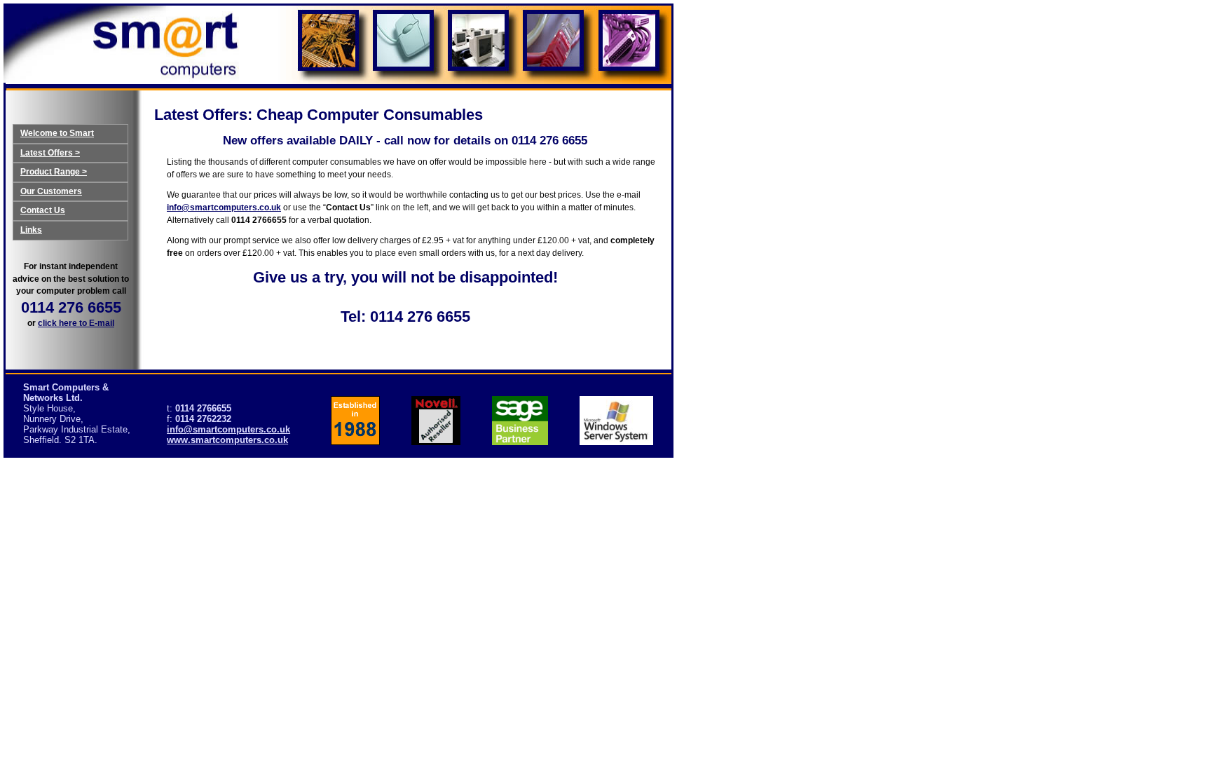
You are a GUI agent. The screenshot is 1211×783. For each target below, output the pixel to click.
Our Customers (51, 191)
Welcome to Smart (57, 133)
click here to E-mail (76, 323)
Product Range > (53, 172)
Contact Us (42, 210)
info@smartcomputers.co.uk (224, 207)
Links (31, 230)
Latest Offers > (50, 153)
